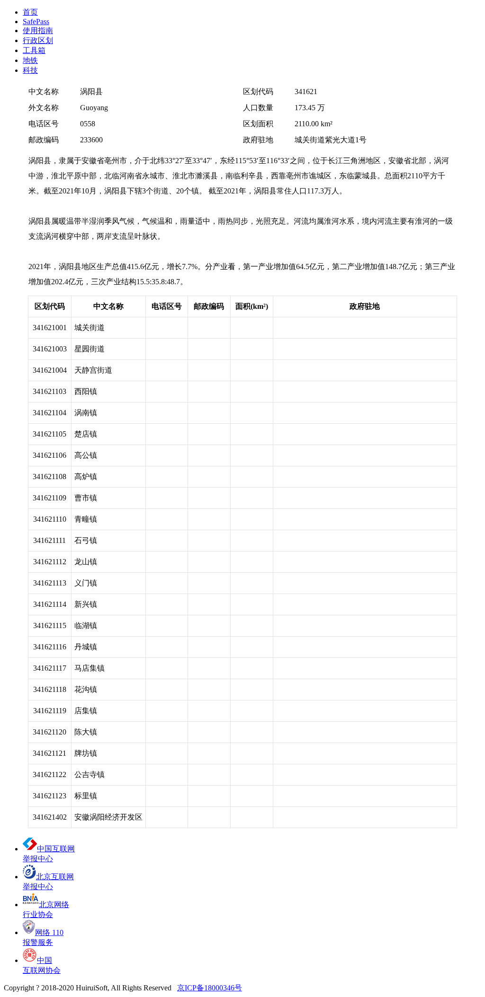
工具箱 (34, 50)
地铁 (30, 60)
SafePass (36, 21)
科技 (30, 70)
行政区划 (38, 40)
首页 (30, 12)
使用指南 (38, 30)
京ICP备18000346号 (209, 988)
